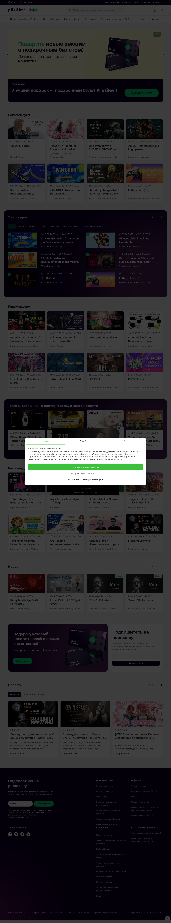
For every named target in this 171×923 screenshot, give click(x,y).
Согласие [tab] (45, 441)
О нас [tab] (125, 441)
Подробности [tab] (85, 441)
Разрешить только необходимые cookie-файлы (85, 480)
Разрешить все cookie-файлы (85, 467)
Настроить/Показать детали (84, 473)
